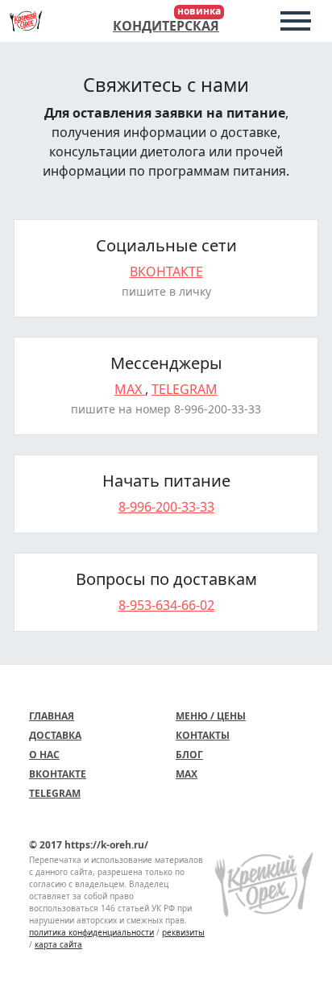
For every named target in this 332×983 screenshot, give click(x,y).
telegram (184, 389)
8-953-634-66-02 (166, 605)
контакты (203, 735)
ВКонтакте (57, 774)
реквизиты (183, 932)
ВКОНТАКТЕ (166, 271)
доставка (55, 735)
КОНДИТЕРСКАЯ (166, 26)
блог (189, 754)
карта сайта (58, 944)
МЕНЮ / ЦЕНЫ (211, 716)
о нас (44, 754)
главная (51, 716)
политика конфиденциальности (91, 932)
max (129, 389)
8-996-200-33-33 (166, 507)
